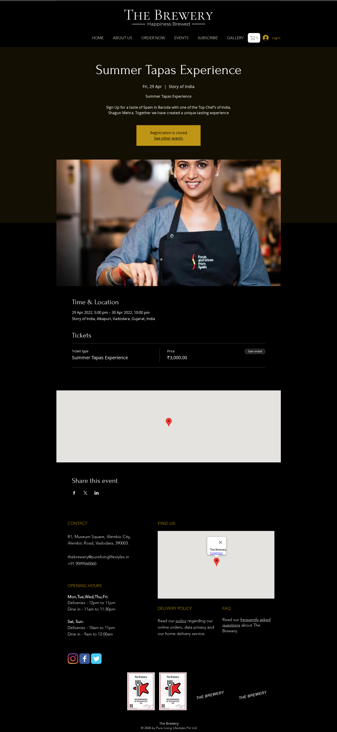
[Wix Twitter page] (96, 658)
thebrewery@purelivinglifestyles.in (98, 556)
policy (181, 620)
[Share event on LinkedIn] (96, 493)
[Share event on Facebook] (74, 493)
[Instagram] (73, 658)
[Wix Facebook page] (84, 658)
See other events (168, 138)
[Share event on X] (85, 493)
